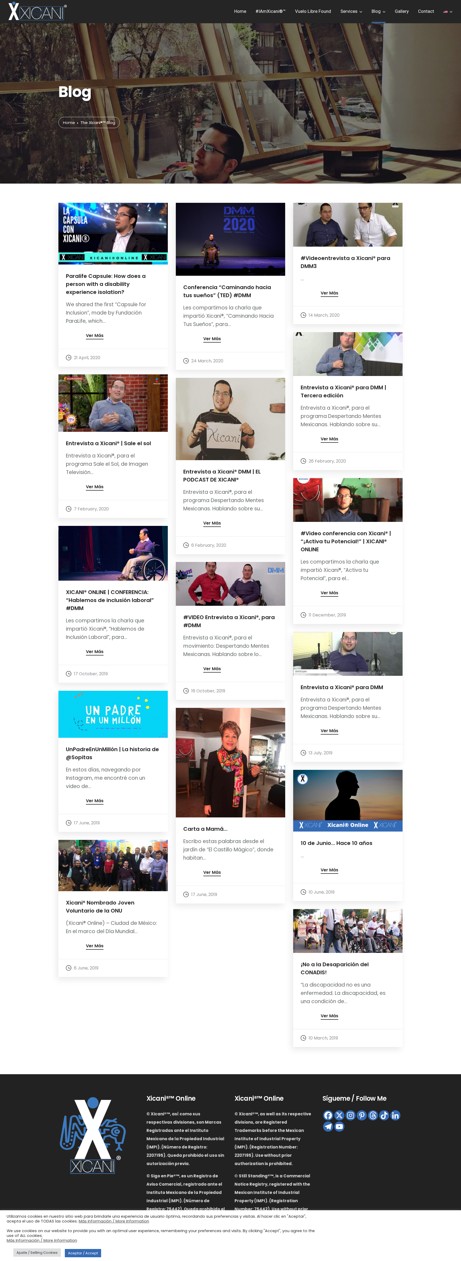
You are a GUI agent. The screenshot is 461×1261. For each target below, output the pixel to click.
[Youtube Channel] (339, 1127)
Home (240, 11)
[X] (339, 1115)
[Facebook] (328, 1115)
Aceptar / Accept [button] (83, 1253)
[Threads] (373, 1115)
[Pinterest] (362, 1115)
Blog (376, 11)
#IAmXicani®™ (271, 11)
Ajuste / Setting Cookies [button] (37, 1252)
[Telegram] (328, 1127)
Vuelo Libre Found (313, 11)
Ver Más (95, 336)
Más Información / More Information (114, 1221)
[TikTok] (384, 1115)
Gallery (402, 11)
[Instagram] (350, 1115)
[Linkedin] (395, 1115)
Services (348, 11)
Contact (426, 11)
